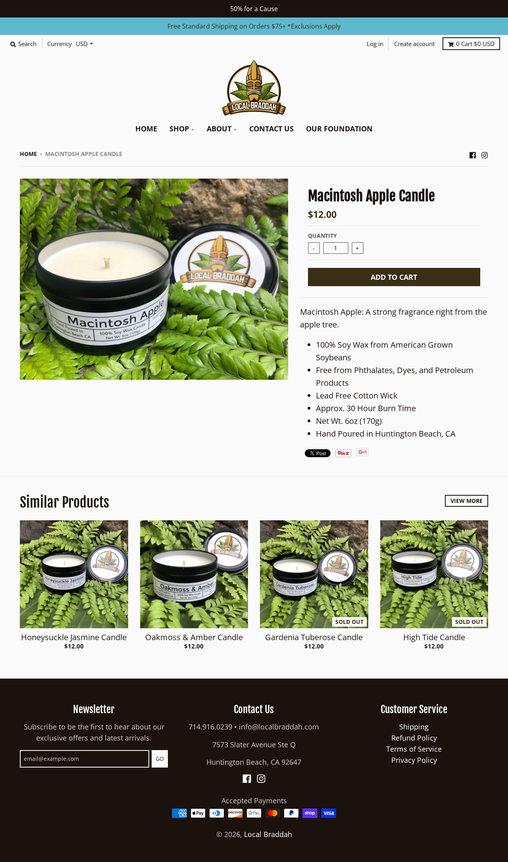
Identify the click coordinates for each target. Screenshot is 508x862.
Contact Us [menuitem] (271, 128)
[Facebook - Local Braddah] (472, 153)
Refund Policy (414, 738)
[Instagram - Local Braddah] (484, 153)
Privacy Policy (414, 760)
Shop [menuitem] (179, 128)
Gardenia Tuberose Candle (314, 637)
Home (28, 154)
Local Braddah (268, 834)
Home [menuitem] (146, 128)
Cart (475, 44)
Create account (414, 44)
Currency (59, 44)
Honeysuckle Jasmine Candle (74, 637)
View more (466, 500)
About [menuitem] (219, 128)
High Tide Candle (434, 637)
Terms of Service (414, 749)
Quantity (322, 235)
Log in (375, 44)
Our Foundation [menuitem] (339, 128)
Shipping (414, 726)
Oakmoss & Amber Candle (194, 637)
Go (160, 758)
